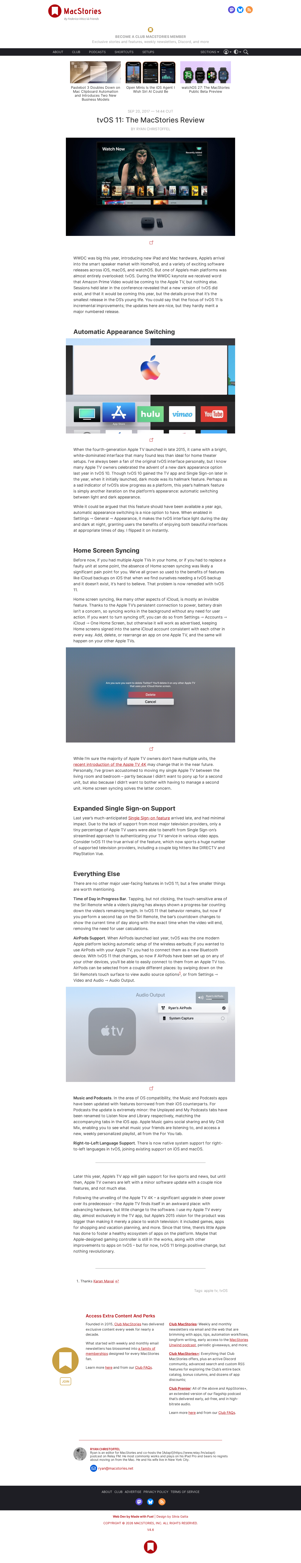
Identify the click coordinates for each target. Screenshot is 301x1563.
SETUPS (148, 52)
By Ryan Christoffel (150, 129)
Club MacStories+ (184, 1354)
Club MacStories (127, 1324)
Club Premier (180, 1388)
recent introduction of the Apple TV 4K (109, 764)
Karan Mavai (103, 1281)
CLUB (76, 52)
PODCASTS (97, 52)
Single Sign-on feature (149, 818)
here (108, 1367)
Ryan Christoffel (105, 1449)
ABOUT (58, 52)
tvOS (223, 1290)
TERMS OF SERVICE (185, 1492)
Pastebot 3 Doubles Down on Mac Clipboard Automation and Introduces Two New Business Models (95, 93)
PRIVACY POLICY (155, 1492)
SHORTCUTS (124, 52)
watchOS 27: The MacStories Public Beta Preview (206, 89)
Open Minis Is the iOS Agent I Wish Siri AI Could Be (150, 89)
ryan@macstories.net (115, 1468)
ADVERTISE (133, 1492)
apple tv (210, 1290)
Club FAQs (143, 1367)
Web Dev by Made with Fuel (133, 1516)
